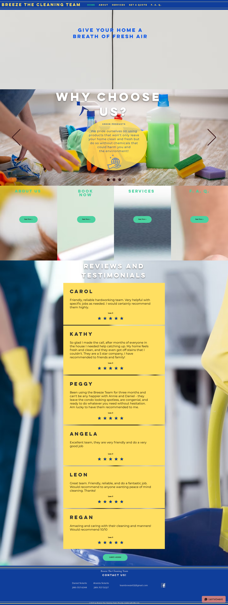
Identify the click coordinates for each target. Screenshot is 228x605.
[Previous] (16, 137)
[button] (115, 557)
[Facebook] (163, 585)
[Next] (212, 137)
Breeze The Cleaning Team (41, 4)
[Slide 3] (119, 179)
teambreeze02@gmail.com (134, 585)
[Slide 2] (114, 179)
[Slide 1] (108, 179)
